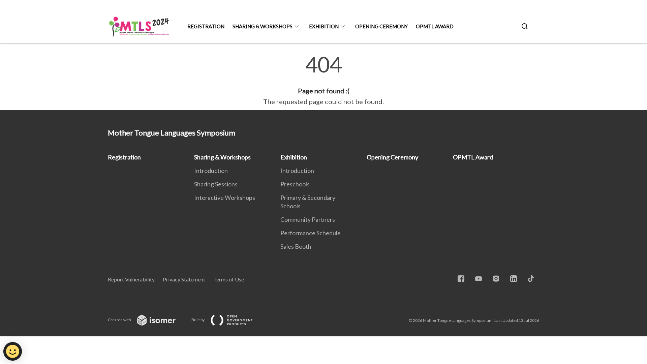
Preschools (295, 184)
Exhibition (324, 26)
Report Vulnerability (131, 279)
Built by (198, 319)
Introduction (211, 170)
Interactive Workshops (224, 197)
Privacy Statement (184, 279)
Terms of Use (228, 279)
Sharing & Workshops (262, 26)
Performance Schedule (310, 233)
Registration (205, 26)
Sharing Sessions (216, 184)
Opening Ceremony (381, 26)
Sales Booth (295, 246)
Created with (120, 319)
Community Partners (307, 219)
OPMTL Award (435, 26)
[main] (323, 80)
